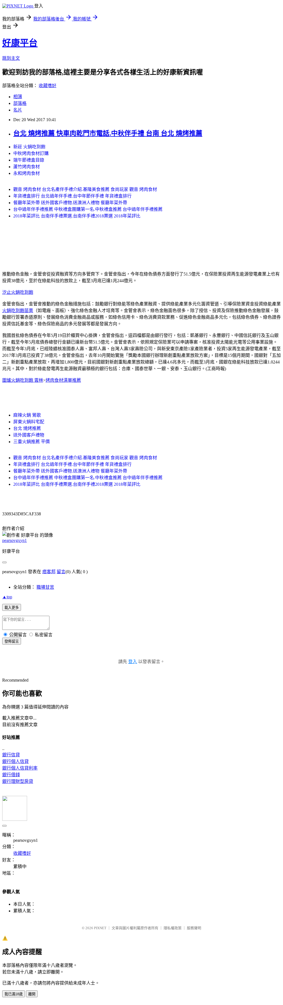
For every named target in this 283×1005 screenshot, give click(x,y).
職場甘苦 (45, 587)
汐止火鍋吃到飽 (17, 292)
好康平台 (20, 43)
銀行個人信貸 (15, 761)
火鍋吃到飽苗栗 (17, 310)
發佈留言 (11, 641)
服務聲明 (194, 928)
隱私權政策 (173, 928)
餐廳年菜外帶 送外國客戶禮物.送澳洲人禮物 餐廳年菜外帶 (70, 202)
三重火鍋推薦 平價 (31, 441)
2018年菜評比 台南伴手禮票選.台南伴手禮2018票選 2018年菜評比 (76, 216)
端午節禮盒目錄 (28, 160)
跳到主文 (11, 58)
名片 (17, 110)
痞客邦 (49, 571)
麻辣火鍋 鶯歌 (27, 415)
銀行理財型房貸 (17, 781)
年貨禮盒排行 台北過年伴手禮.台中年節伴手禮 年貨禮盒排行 (72, 196)
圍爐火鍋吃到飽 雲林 (22, 380)
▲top (7, 596)
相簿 (17, 96)
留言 (61, 571)
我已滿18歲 (13, 994)
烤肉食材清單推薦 (63, 380)
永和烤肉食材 (26, 173)
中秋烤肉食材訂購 (31, 153)
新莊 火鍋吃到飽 (29, 146)
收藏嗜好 (47, 85)
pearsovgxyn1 (14, 540)
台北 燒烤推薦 (27, 428)
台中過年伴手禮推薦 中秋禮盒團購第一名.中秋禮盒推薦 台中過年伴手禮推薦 (88, 209)
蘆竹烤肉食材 (26, 166)
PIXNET (100, 928)
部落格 (20, 103)
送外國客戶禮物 (28, 435)
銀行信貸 (11, 754)
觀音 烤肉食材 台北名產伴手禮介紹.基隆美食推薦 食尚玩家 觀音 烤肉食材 (85, 189)
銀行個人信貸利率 (20, 768)
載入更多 (11, 608)
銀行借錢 (11, 774)
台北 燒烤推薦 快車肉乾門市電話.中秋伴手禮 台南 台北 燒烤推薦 (107, 133)
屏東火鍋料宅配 (28, 421)
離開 (31, 994)
